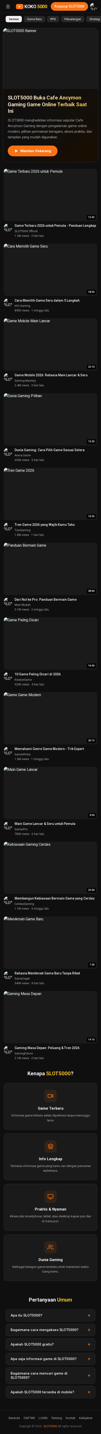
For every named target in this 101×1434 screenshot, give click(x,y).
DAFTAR (29, 1418)
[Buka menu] (8, 6)
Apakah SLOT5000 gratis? (32, 1344)
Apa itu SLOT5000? (26, 1315)
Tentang (56, 1418)
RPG (53, 19)
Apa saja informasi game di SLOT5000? (44, 1359)
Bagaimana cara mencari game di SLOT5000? (39, 1375)
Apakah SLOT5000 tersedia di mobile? (42, 1392)
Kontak (70, 1418)
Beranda (14, 1418)
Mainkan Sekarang (35, 151)
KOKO (35, 6)
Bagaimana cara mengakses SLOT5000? (44, 1330)
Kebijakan (86, 1418)
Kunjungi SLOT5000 (69, 6)
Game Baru (34, 19)
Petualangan (72, 19)
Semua (14, 19)
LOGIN (43, 1418)
